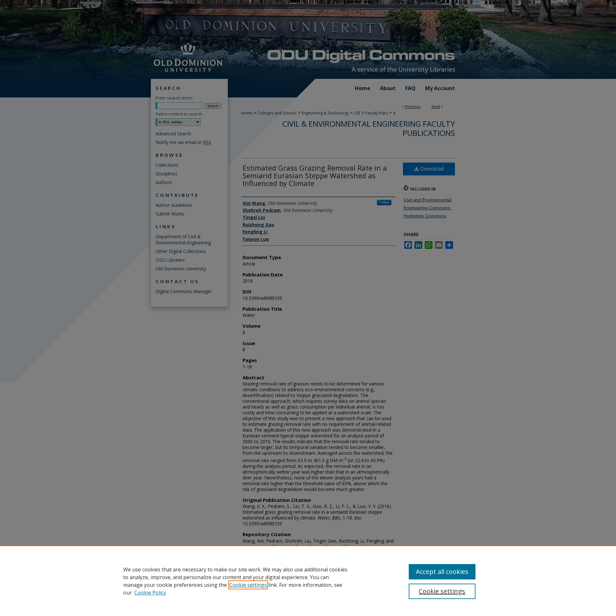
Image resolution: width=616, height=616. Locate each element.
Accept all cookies (442, 571)
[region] (308, 580)
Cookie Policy (150, 592)
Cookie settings (248, 584)
